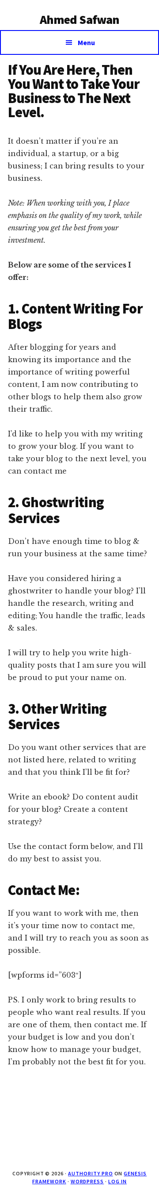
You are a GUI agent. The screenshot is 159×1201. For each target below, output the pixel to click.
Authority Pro (90, 1173)
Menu (86, 42)
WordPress (87, 1181)
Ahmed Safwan (80, 19)
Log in (117, 1181)
